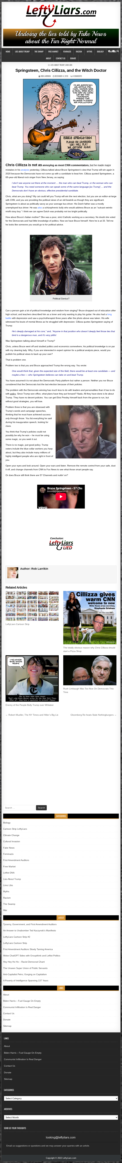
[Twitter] (109, 51)
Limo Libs (68, 65)
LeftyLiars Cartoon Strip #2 (16, 937)
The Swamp (38, 51)
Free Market (53, 51)
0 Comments (77, 76)
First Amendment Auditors (16, 860)
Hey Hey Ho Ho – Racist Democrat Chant (24, 962)
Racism (79, 51)
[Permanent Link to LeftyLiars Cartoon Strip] (32, 606)
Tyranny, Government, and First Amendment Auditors (30, 924)
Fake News (8, 847)
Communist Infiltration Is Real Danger (22, 1007)
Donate (73, 58)
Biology (100, 51)
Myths (89, 51)
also (40, 207)
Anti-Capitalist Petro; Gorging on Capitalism (25, 974)
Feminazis (67, 51)
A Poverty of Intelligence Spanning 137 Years (25, 980)
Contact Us (60, 58)
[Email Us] (113, 51)
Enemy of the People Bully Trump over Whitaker (30, 705)
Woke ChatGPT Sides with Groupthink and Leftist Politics (31, 955)
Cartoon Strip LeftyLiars (15, 829)
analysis (25, 170)
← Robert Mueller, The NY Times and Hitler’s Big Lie (32, 715)
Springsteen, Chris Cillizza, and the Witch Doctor (61, 70)
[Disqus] (61, 761)
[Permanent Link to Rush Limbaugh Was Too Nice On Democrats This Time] (89, 670)
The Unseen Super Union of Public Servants (25, 968)
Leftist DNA (8, 872)
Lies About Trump (22, 51)
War (5, 910)
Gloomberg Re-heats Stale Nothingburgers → (93, 715)
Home (8, 51)
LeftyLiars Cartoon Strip (17, 624)
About (48, 58)
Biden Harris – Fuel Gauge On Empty (22, 1001)
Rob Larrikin (46, 76)
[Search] (118, 51)
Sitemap (7, 1026)
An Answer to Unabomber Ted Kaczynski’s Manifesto (29, 930)
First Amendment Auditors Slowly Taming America (28, 949)
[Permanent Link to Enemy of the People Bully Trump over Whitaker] (32, 678)
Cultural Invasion (11, 841)
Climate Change (11, 835)
